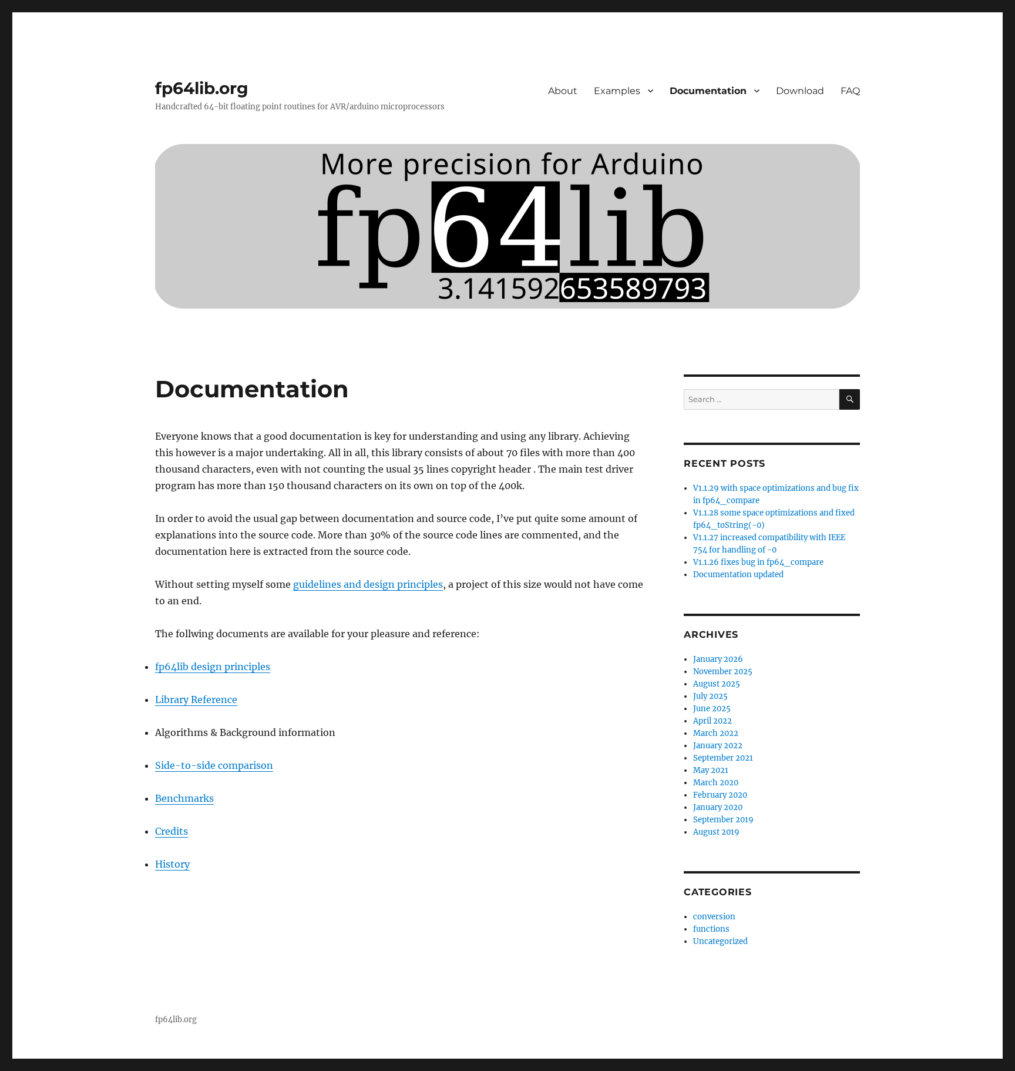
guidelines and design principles (368, 584)
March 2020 (715, 783)
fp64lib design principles (212, 666)
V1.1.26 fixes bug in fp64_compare (758, 562)
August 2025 (716, 684)
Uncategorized (720, 941)
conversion (714, 917)
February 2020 (720, 795)
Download (800, 90)
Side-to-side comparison (214, 765)
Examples (617, 90)
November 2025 (722, 672)
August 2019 (716, 832)
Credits (171, 831)
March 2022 (715, 733)
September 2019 (723, 820)
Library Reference (196, 699)
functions (711, 929)
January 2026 (718, 659)
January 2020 (717, 807)
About (562, 90)
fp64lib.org (201, 88)
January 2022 (717, 746)
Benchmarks (184, 798)
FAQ (850, 90)
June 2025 (712, 709)
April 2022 (712, 721)
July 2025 (710, 696)
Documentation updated (738, 575)
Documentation (708, 90)
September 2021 (723, 758)
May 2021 (710, 770)
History (172, 864)
